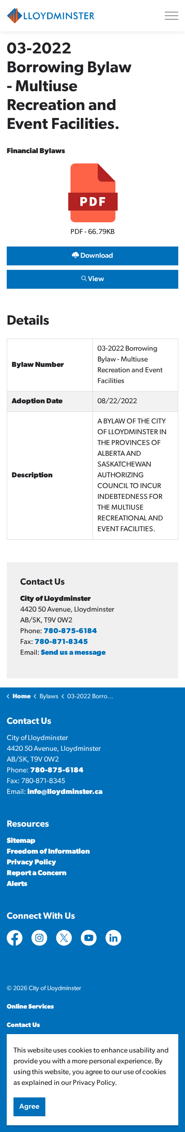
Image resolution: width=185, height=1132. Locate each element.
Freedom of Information (48, 851)
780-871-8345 (61, 642)
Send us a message (73, 652)
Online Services (30, 1007)
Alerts (17, 884)
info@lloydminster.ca (64, 792)
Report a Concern (36, 873)
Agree (29, 1106)
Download (92, 254)
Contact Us (23, 1025)
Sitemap (21, 841)
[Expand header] (171, 15)
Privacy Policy (31, 862)
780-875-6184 (70, 631)
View (92, 277)
